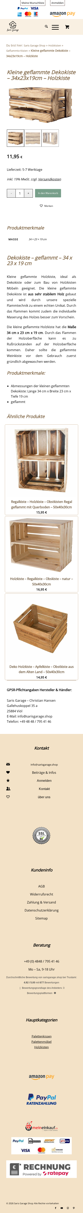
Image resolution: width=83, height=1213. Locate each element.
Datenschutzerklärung (42, 910)
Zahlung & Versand (41, 902)
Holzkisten (54, 45)
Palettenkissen (42, 1036)
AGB (41, 886)
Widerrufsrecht (41, 894)
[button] (46, 206)
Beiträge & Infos (44, 772)
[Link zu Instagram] (68, 1208)
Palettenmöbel (41, 1042)
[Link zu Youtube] (62, 1208)
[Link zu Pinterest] (74, 1208)
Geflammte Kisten (17, 50)
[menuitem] (33, 3)
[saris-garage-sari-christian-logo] (34, 27)
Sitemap (41, 918)
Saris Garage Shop (34, 45)
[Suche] (44, 27)
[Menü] (53, 27)
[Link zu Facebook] (56, 1208)
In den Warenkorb (48, 193)
